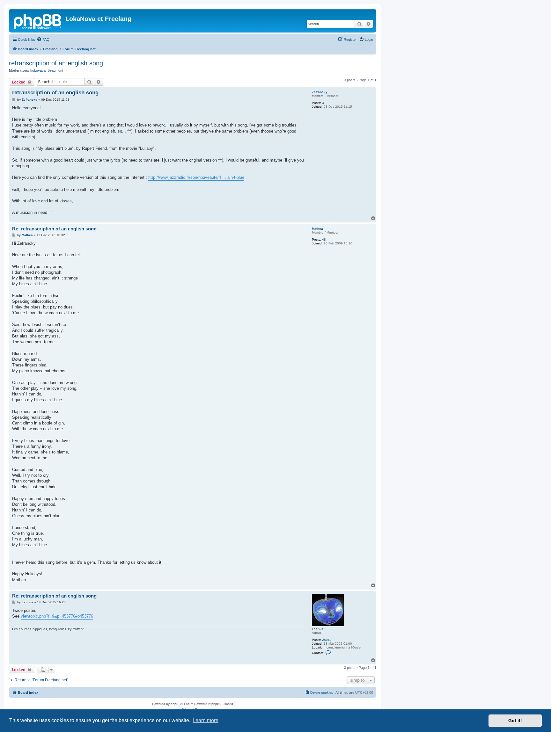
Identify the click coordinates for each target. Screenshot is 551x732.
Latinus (317, 629)
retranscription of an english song (56, 63)
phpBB (176, 704)
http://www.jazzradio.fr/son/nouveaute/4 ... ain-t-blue (196, 177)
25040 (327, 639)
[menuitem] (43, 39)
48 (324, 239)
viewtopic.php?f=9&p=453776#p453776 (57, 616)
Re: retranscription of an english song (54, 228)
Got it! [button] (515, 720)
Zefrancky (319, 92)
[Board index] (38, 21)
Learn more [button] (205, 720)
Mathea (317, 228)
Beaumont (55, 70)
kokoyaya (38, 70)
